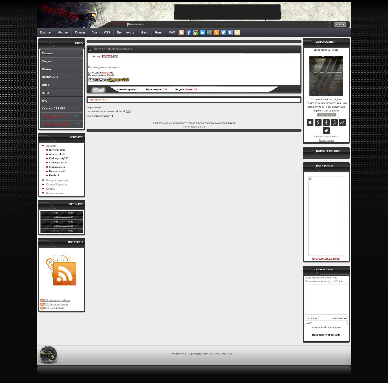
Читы (159, 32)
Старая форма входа (326, 136)
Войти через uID (327, 115)
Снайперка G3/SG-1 (60, 162)
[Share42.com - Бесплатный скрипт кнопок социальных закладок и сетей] (237, 32)
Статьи (80, 32)
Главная (46, 32)
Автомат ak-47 (57, 154)
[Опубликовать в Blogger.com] (181, 32)
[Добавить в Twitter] (223, 32)
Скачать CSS (101, 32)
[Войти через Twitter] (326, 131)
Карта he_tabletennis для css (113, 49)
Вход (202, 126)
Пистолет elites (57, 149)
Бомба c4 (54, 175)
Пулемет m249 (57, 171)
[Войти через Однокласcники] (318, 122)
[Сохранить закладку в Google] (195, 32)
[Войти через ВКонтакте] (310, 122)
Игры (144, 32)
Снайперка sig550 (58, 158)
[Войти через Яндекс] (334, 122)
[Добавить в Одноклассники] (216, 32)
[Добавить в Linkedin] (202, 32)
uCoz (187, 353)
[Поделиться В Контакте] (230, 32)
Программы (125, 32)
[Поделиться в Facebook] (188, 32)
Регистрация (326, 140)
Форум (63, 32)
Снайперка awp (57, 166)
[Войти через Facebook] (326, 122)
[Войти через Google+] (342, 122)
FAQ (172, 32)
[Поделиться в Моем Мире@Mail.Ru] (209, 32)
